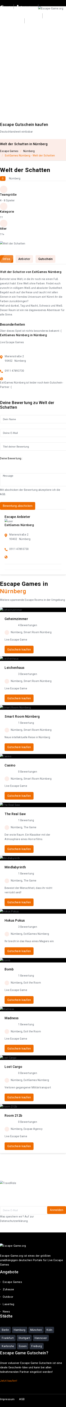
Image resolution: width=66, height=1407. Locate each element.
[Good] (15, 464)
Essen (23, 1346)
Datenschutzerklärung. (14, 1220)
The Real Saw (15, 814)
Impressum (7, 1399)
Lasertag (9, 46)
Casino (10, 765)
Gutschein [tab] (45, 259)
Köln (49, 1330)
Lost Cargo (13, 1067)
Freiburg (36, 1346)
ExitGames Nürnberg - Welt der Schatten (30, 155)
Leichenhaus (15, 668)
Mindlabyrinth (15, 867)
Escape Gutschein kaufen (24, 124)
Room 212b (13, 1115)
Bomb (9, 969)
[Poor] (10, 464)
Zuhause (32, 31)
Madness (12, 1018)
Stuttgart (24, 1338)
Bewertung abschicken (17, 505)
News (25, 46)
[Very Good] (20, 464)
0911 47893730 (14, 370)
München (36, 1330)
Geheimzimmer (16, 619)
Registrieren (28, 7)
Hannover (41, 1338)
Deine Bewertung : (11, 458)
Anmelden (56, 1210)
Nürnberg (29, 151)
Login (7, 7)
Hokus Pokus (15, 920)
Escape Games (10, 31)
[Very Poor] (5, 464)
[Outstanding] (25, 464)
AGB (3, 494)
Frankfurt (8, 1338)
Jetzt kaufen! (8, 1380)
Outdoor (49, 31)
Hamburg (19, 1330)
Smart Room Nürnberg (22, 716)
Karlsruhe (8, 1346)
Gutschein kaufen (17, 11)
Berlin (5, 1330)
